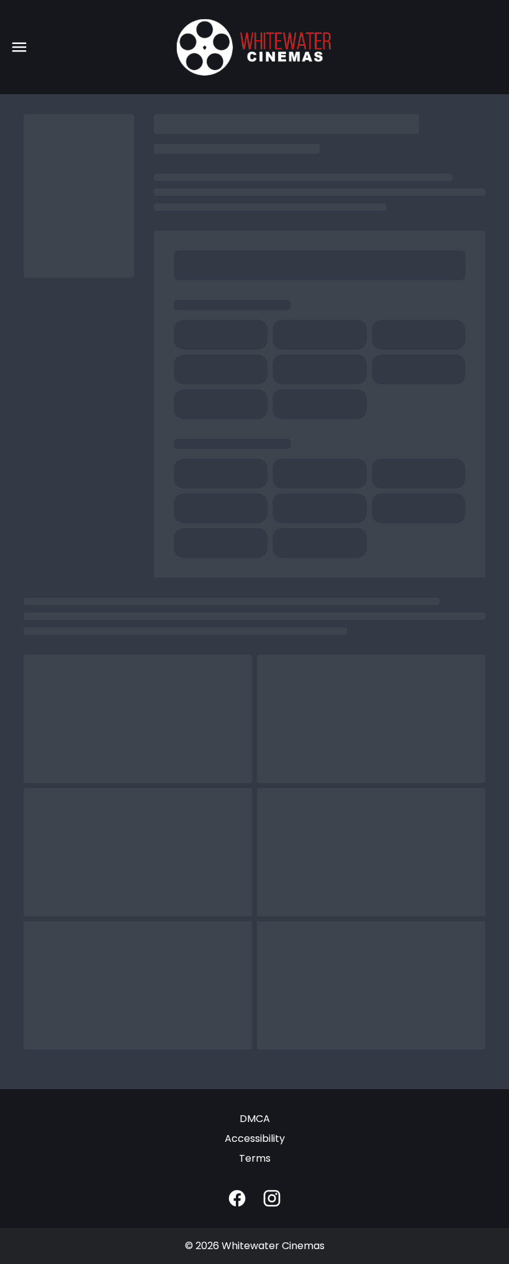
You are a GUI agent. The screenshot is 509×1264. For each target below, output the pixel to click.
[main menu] (19, 47)
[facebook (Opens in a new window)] (237, 1198)
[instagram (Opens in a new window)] (272, 1198)
